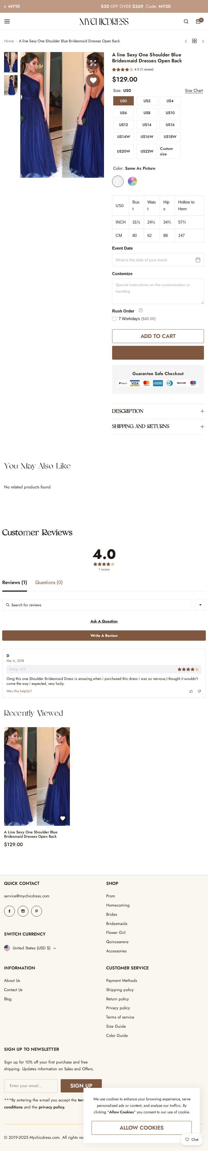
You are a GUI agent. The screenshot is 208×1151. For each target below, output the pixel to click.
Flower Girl (115, 933)
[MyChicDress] (104, 21)
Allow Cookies (142, 1128)
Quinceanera (117, 942)
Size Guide (116, 1026)
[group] (62, 115)
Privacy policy (118, 1008)
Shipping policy (120, 990)
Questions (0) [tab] (49, 583)
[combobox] (200, 604)
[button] (133, 70)
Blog (8, 999)
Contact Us (13, 990)
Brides (111, 914)
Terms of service (120, 1017)
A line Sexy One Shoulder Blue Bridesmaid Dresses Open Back (30, 834)
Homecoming (118, 905)
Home (9, 41)
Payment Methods (121, 981)
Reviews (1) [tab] (14, 583)
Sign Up (81, 1086)
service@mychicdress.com (27, 896)
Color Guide (117, 1036)
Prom (110, 896)
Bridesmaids (116, 924)
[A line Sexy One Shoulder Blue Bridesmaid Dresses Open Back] (37, 776)
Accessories (116, 951)
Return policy (117, 999)
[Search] (186, 21)
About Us (12, 981)
